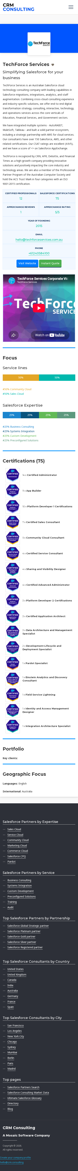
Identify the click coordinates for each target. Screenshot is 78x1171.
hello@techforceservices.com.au (39, 239)
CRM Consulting (19, 1127)
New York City (15, 1036)
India (10, 985)
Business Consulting (19, 880)
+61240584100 (39, 253)
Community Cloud (18, 840)
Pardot (11, 861)
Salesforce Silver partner (21, 942)
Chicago (12, 1041)
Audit (10, 907)
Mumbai (12, 1052)
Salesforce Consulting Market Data (28, 1092)
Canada (11, 979)
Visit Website (27, 263)
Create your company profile (15, 1157)
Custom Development (20, 891)
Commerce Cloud (17, 850)
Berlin (10, 1058)
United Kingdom (16, 974)
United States (15, 969)
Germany (12, 996)
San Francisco (15, 1025)
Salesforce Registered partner (25, 947)
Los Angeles (14, 1030)
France (11, 1001)
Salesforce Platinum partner (23, 931)
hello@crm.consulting (12, 1162)
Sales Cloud (14, 829)
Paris (10, 1063)
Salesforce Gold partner (21, 936)
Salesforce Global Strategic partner (28, 925)
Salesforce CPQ (16, 856)
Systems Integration (19, 885)
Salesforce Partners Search (23, 1087)
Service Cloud (15, 834)
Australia (12, 990)
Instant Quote (50, 263)
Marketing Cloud (17, 845)
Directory (13, 1103)
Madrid (11, 1068)
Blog (10, 1109)
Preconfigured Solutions (21, 896)
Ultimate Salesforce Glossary (24, 1098)
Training (12, 901)
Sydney (11, 1047)
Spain (10, 1007)
